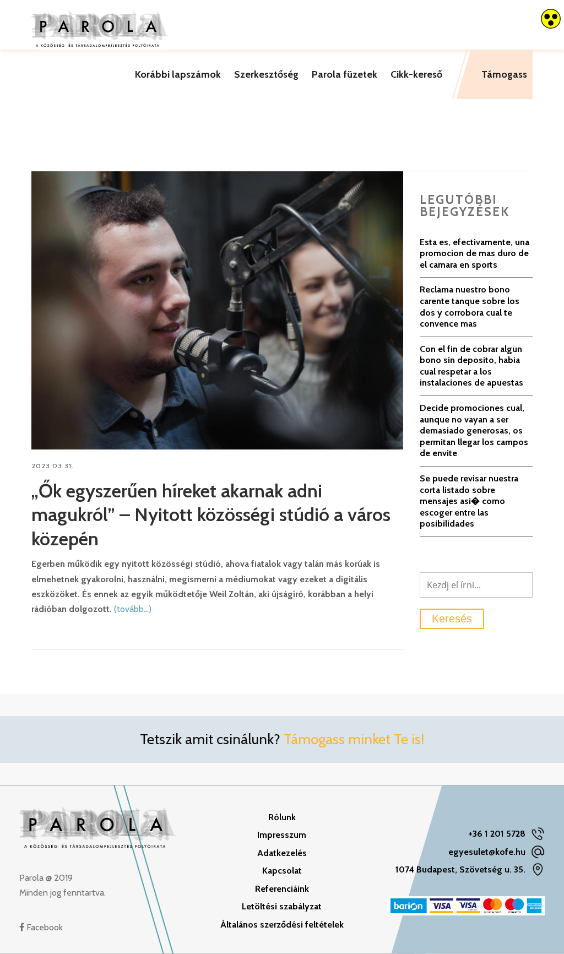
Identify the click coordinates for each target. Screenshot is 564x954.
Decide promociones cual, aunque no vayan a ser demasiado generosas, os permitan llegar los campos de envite (474, 430)
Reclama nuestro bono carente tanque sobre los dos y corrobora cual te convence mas (469, 306)
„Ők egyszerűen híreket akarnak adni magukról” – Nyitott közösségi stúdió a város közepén (211, 514)
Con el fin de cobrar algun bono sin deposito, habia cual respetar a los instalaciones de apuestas (471, 366)
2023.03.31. (52, 466)
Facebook (43, 927)
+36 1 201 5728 (496, 833)
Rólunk (282, 817)
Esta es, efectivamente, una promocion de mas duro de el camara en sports (474, 253)
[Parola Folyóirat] (100, 25)
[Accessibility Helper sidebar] (551, 19)
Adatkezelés (282, 853)
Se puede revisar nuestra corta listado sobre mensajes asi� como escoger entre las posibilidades (469, 501)
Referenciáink (282, 888)
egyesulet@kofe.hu (486, 852)
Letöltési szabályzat (282, 906)
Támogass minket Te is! (354, 739)
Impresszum (281, 835)
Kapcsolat (282, 870)
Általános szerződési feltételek (282, 924)
